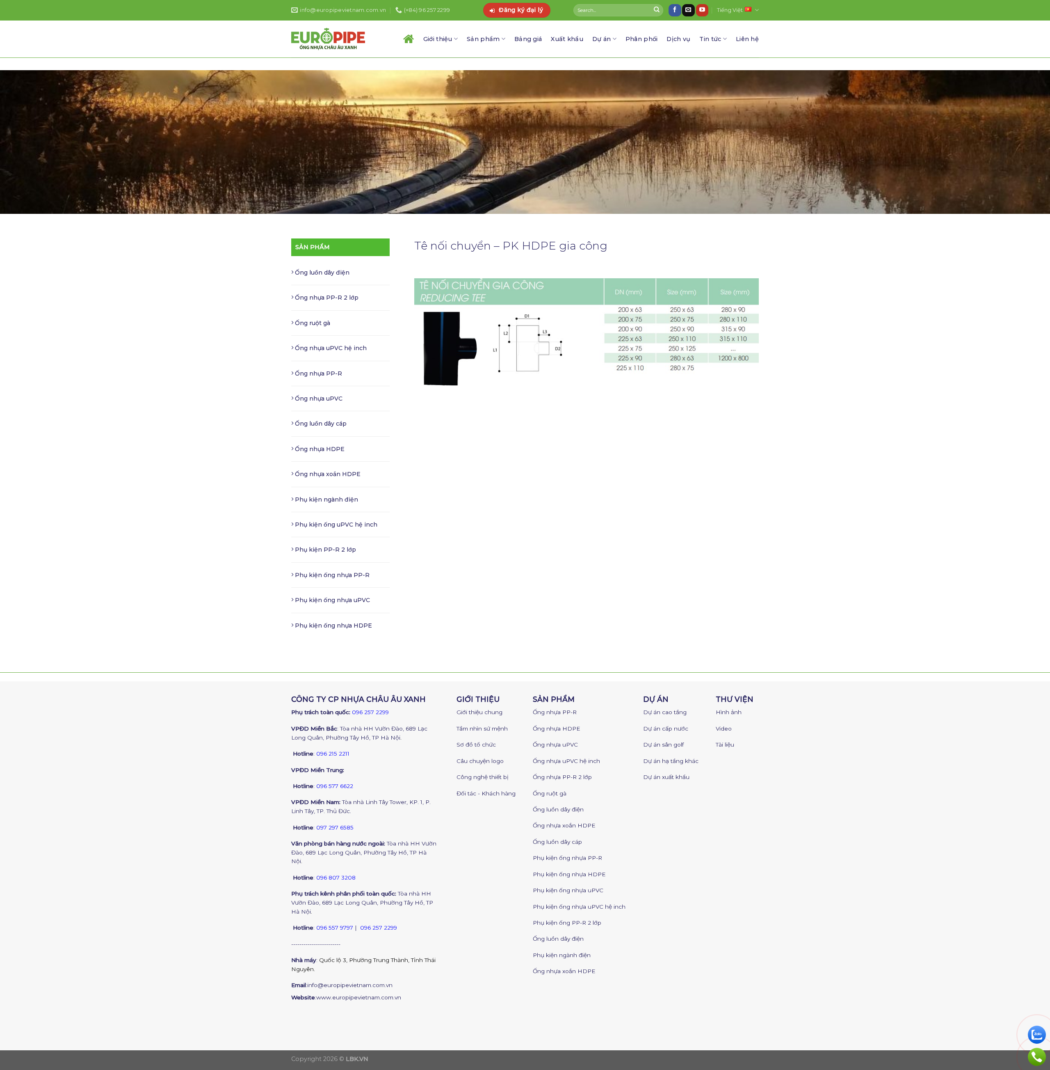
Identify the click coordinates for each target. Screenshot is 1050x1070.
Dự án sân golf (663, 744)
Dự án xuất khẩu (666, 777)
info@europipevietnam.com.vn (350, 985)
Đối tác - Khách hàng (486, 793)
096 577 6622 (334, 786)
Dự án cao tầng (665, 712)
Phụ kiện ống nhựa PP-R (331, 575)
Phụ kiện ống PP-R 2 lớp (567, 922)
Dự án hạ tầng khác (670, 761)
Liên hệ (747, 39)
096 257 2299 (370, 712)
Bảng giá (528, 39)
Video (724, 728)
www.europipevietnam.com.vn (358, 997)
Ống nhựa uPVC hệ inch (330, 348)
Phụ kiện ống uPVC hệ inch (335, 524)
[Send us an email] (688, 10)
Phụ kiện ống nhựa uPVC (331, 600)
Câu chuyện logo (480, 761)
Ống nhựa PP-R (317, 373)
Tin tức (710, 39)
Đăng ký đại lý (521, 10)
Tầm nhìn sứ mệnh (482, 728)
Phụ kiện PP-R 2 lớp (324, 549)
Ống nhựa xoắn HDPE (327, 474)
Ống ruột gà (311, 323)
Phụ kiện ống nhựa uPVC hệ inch (579, 906)
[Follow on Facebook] (675, 10)
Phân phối (641, 39)
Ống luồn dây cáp (320, 423)
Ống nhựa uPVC (317, 398)
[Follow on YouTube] (702, 10)
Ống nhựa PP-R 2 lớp (325, 297)
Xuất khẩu (567, 39)
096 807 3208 (336, 877)
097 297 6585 (335, 827)
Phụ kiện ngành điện (325, 499)
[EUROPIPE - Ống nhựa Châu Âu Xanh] (328, 39)
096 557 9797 (334, 927)
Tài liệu (725, 744)
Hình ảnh (729, 712)
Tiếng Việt (730, 10)
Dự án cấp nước (665, 728)
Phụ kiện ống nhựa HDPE (332, 625)
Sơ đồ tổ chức (476, 744)
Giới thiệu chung (479, 712)
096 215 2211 (332, 753)
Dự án (601, 39)
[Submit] (657, 10)
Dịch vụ (678, 39)
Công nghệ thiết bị (483, 777)
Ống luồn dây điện (321, 272)
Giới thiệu (437, 39)
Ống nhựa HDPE (319, 449)
